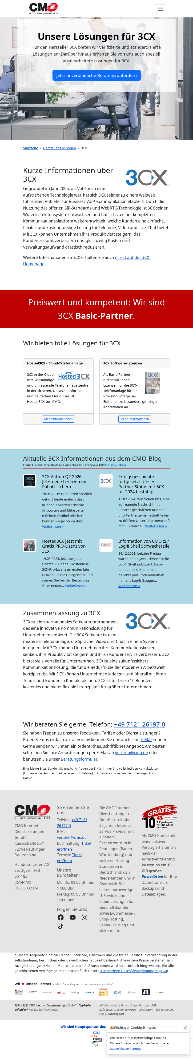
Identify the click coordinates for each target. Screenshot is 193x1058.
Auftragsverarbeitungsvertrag (118, 1009)
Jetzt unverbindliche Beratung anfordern (96, 75)
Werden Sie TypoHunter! (43, 1009)
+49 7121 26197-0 (139, 724)
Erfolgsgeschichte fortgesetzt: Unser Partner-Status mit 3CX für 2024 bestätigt (141, 484)
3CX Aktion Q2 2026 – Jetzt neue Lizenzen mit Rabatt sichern (65, 481)
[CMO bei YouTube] (72, 917)
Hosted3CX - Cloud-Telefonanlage (55, 363)
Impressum (146, 1009)
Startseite (30, 148)
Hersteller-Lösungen (59, 148)
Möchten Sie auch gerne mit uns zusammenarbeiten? (82, 984)
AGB (154, 1005)
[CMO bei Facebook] (60, 917)
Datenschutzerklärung (125, 1049)
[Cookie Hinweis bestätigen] (185, 1027)
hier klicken (116, 465)
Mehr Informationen (58, 419)
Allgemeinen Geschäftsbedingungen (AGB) (134, 971)
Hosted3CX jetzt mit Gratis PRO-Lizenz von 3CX (64, 546)
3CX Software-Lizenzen (122, 363)
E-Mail (146, 739)
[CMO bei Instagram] (84, 917)
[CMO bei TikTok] (60, 926)
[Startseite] (43, 9)
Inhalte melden (108, 1005)
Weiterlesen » (53, 526)
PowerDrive (152, 876)
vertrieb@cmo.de (131, 752)
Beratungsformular (79, 759)
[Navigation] (161, 8)
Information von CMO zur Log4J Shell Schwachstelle (143, 543)
